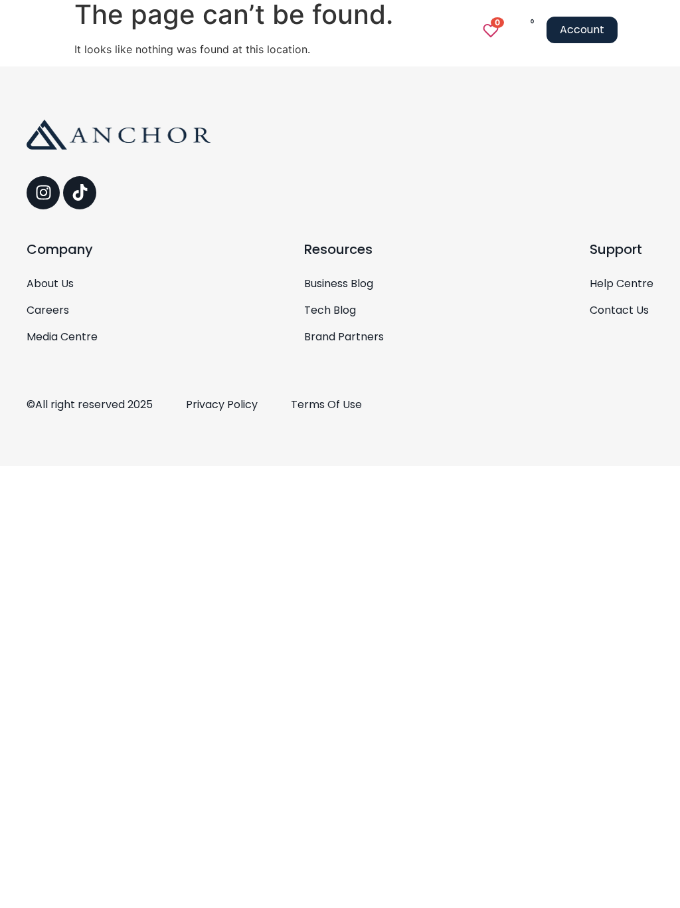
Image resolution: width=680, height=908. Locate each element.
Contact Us (619, 310)
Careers (48, 310)
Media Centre (62, 337)
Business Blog (338, 283)
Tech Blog (330, 310)
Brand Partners (344, 337)
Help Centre (621, 283)
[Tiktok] (79, 192)
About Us (50, 283)
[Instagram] (43, 192)
